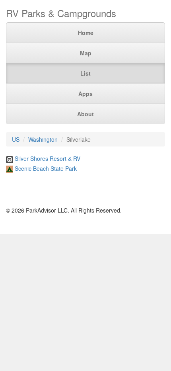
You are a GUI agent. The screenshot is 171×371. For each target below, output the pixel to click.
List (85, 73)
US (15, 139)
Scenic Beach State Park (46, 168)
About (85, 114)
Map (85, 53)
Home (85, 33)
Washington (43, 139)
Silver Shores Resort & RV (47, 158)
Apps (85, 94)
